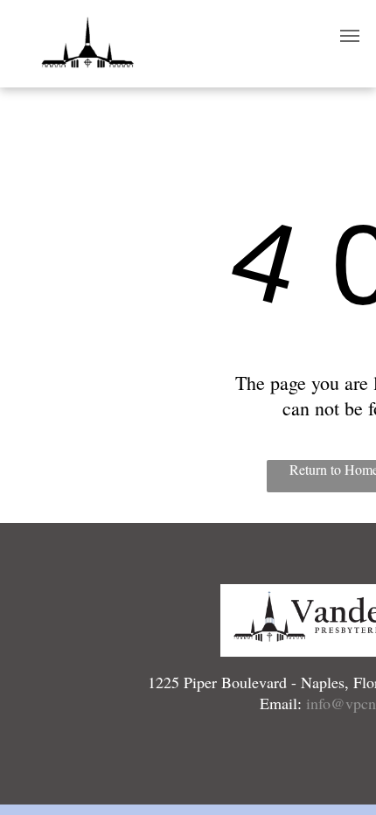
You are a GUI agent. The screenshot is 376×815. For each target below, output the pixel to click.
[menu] (349, 35)
